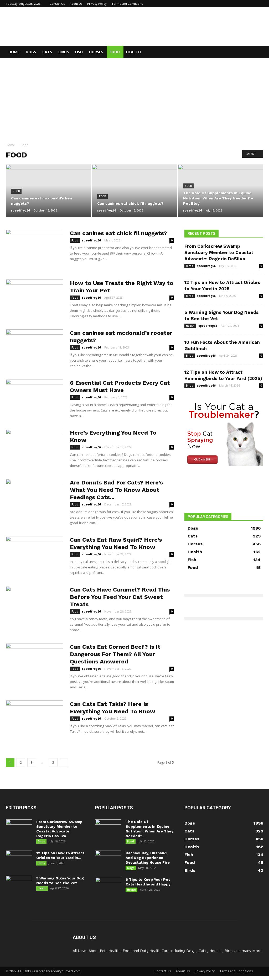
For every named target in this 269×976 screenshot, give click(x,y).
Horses (96, 51)
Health (133, 51)
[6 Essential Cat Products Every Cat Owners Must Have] (34, 399)
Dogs (31, 51)
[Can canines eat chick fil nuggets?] (134, 191)
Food (115, 51)
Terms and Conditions (127, 4)
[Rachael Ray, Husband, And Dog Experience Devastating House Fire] (108, 860)
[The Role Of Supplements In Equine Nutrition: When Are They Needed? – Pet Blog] (220, 191)
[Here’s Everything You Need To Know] (34, 448)
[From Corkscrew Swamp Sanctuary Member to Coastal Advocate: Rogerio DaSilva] (19, 828)
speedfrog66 (20, 210)
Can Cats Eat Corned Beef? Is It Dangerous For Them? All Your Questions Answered (115, 654)
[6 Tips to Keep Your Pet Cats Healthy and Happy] (108, 886)
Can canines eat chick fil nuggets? (118, 233)
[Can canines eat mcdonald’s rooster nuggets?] (34, 349)
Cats (47, 51)
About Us (76, 4)
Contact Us (57, 4)
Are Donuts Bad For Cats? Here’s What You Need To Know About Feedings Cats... (116, 489)
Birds (63, 51)
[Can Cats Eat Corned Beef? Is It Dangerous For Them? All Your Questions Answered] (34, 663)
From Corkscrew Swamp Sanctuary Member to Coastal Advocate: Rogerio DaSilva (218, 252)
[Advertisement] (134, 97)
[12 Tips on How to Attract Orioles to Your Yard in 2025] (19, 860)
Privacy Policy (97, 4)
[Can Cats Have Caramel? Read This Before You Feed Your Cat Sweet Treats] (34, 605)
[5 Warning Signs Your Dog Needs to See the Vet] (19, 885)
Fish (79, 51)
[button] (257, 52)
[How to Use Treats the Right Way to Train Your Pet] (34, 299)
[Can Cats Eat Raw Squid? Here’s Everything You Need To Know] (34, 556)
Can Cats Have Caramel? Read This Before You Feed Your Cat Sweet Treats (120, 597)
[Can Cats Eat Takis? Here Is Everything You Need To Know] (34, 720)
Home (13, 51)
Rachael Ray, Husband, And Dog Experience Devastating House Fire (148, 857)
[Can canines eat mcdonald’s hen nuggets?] (48, 191)
